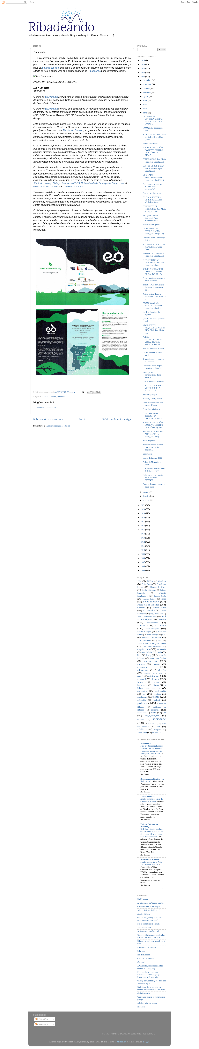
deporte (157, 664)
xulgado (157, 730)
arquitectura (143, 649)
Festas (163, 599)
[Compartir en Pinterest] (99, 392)
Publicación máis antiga (116, 419)
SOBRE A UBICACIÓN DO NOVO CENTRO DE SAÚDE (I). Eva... (153, 425)
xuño (145, 104)
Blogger (146, 1042)
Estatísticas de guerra (151, 224)
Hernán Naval (159, 608)
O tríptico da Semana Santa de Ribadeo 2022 (154, 469)
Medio (53, 396)
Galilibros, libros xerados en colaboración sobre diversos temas (151, 988)
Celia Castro (147, 584)
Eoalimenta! (148, 454)
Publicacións (42, 1019)
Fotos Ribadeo (151, 601)
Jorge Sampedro (156, 614)
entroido (140, 676)
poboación (141, 700)
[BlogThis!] (91, 392)
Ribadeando (94, 71)
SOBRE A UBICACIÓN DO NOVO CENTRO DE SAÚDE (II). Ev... (153, 271)
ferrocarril (141, 679)
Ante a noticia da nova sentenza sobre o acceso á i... (154, 296)
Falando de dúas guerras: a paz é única (153, 485)
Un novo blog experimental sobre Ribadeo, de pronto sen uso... (151, 936)
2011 (143, 546)
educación (142, 670)
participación (160, 691)
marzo (146, 492)
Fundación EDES (71, 183)
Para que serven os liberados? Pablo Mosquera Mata (150, 218)
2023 (143, 72)
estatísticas (154, 676)
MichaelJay (121, 1042)
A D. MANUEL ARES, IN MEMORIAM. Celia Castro (154, 247)
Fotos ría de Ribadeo (148, 604)
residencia (155, 710)
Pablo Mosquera (152, 628)
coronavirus (150, 661)
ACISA (150, 581)
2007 (143, 562)
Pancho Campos (144, 631)
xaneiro (146, 500)
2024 (143, 68)
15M (139, 581)
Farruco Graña (160, 596)
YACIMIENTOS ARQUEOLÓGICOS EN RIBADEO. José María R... (154, 329)
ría (165, 713)
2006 (143, 566)
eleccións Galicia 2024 (153, 673)
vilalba (141, 729)
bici (138, 655)
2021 (143, 505)
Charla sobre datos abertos (153, 381)
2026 (143, 60)
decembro (147, 80)
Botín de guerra (149, 440)
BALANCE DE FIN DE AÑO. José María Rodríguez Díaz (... (153, 434)
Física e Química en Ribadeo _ (149, 825)
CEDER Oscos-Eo (73, 186)
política (142, 703)
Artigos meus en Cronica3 (148, 931)
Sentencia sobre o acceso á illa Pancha (153, 360)
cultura (141, 664)
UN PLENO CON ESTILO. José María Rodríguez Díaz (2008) (153, 231)
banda (159, 652)
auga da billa (146, 652)
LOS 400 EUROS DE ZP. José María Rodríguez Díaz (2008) (153, 168)
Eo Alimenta (51, 97)
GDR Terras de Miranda (45, 186)
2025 (143, 64)
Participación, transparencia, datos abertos (152, 375)
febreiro (146, 496)
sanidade (140, 719)
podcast (157, 700)
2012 (143, 542)
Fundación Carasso (73, 130)
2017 (143, 521)
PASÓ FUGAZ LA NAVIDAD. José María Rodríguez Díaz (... (153, 305)
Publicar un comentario (46, 407)
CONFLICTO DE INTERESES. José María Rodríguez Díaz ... (154, 209)
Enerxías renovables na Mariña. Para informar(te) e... (152, 186)
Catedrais (162, 581)
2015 (143, 529)
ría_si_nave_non (152, 715)
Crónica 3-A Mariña (145, 958)
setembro (147, 92)
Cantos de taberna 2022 (152, 458)
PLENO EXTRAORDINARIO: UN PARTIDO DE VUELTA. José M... (153, 341)
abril (145, 113)
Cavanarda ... (142, 962)
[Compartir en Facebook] (96, 392)
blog (148, 655)
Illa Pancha (149, 610)
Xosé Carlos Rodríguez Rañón (151, 643)
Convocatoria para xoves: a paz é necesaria (154, 279)
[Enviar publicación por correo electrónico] (83, 392)
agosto (146, 96)
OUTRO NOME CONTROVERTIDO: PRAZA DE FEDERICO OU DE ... (154, 120)
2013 (143, 538)
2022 (143, 76)
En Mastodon (142, 899)
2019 (143, 513)
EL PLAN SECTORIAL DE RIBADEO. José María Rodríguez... (153, 200)
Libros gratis (142, 951)
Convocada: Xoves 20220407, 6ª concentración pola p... (153, 416)
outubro (146, 88)
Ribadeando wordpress (146, 947)
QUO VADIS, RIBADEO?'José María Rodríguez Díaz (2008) (153, 177)
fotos (140, 682)
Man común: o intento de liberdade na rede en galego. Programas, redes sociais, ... (149, 974)
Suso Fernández (144, 640)
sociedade (61, 396)
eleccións (162, 670)
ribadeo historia (143, 914)
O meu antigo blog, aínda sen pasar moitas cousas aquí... (149, 918)
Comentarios (42, 1024)
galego (156, 682)
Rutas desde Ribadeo (149, 859)
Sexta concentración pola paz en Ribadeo (153, 404)
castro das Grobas (158, 658)
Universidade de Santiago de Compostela (102, 183)
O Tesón (160, 625)
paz (144, 694)
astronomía (161, 649)
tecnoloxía (152, 723)
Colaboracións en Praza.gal (148, 906)
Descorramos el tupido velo (152, 779)
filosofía (155, 679)
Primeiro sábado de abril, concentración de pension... (153, 447)
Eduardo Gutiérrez (157, 587)
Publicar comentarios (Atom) (58, 426)
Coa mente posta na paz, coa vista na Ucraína (153, 366)
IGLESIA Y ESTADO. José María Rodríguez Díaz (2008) (154, 137)
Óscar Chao (156, 733)
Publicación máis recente (48, 419)
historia (141, 685)
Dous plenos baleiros (151, 409)
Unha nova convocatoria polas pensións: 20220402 (153, 477)
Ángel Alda (142, 732)
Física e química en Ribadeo (149, 924)
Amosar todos (161, 889)
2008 (143, 558)
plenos (156, 696)
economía (46, 396)
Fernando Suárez (149, 599)
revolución (141, 713)
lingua (156, 685)
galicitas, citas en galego (147, 1003)
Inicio (82, 419)
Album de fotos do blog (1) (148, 910)
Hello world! (146, 781)
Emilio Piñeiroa (148, 590)
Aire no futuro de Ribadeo (153, 348)
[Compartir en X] (93, 392)
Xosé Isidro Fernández (151, 646)
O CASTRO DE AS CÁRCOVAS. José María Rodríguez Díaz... (154, 262)
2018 (143, 517)
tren (158, 726)
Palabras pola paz (150, 394)
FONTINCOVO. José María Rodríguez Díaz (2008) (154, 160)
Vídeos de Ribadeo (150, 143)
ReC (164, 635)
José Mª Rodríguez (151, 618)
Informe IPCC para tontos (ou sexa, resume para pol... (153, 287)
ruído (153, 713)
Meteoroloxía (152, 622)
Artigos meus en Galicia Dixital (150, 903)
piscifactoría (142, 697)
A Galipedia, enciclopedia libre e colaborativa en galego (150, 967)
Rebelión (141, 1007)
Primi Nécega (152, 635)
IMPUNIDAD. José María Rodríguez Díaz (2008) (153, 254)
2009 (143, 554)
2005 (143, 570)
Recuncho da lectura (151, 637)
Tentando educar (147, 796)
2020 (143, 509)
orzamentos (142, 691)
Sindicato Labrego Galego (46, 183)
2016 (143, 525)
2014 (143, 534)
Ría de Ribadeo (143, 955)
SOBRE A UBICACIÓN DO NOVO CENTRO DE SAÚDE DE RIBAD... (153, 151)
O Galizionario (143, 993)
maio (145, 109)
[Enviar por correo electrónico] (88, 392)
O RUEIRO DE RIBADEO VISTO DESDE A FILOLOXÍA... (154, 388)
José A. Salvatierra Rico (147, 617)
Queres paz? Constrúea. (152, 193)
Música (141, 625)
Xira (159, 640)
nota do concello (50, 68)
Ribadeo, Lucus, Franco (152, 398)
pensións (157, 694)
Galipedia (141, 608)
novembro (147, 84)
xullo (145, 100)
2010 (143, 550)
